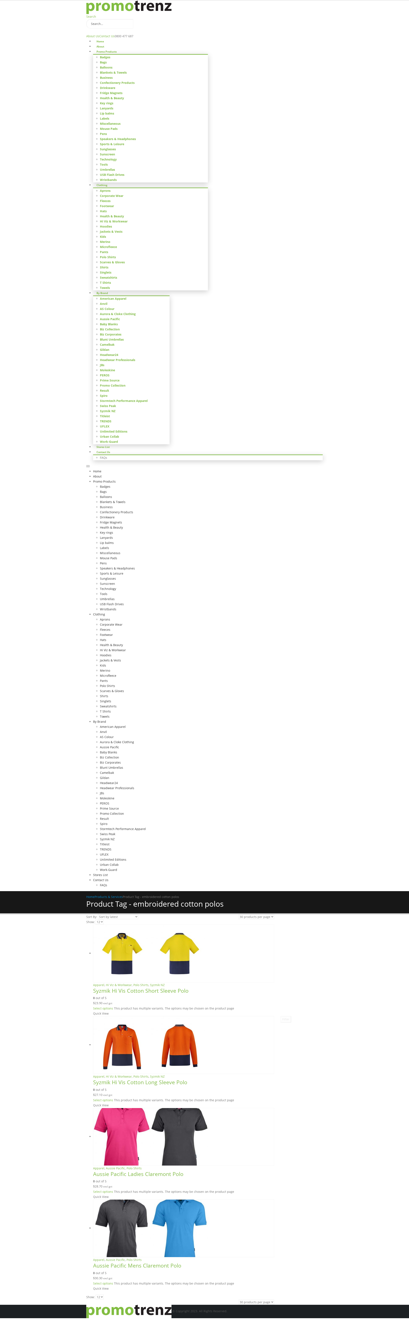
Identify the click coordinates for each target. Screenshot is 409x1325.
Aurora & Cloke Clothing (118, 314)
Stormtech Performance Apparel (124, 401)
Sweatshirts (108, 277)
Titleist (105, 416)
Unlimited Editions (113, 431)
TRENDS (105, 421)
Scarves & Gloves (112, 262)
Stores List (103, 447)
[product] (183, 953)
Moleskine (107, 370)
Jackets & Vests (111, 231)
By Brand (102, 293)
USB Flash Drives (112, 175)
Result (104, 391)
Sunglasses (108, 149)
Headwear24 (109, 355)
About (100, 46)
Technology (108, 159)
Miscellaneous (110, 124)
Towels (105, 288)
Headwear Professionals (117, 360)
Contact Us (107, 36)
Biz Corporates (110, 334)
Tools (104, 164)
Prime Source (110, 380)
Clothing (101, 185)
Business (106, 78)
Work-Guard (109, 442)
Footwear (107, 206)
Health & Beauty (112, 98)
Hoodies (106, 226)
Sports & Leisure (112, 144)
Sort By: (91, 917)
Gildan (104, 350)
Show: (90, 922)
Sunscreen (107, 154)
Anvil (103, 304)
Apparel (98, 985)
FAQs (103, 458)
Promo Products (106, 51)
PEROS (104, 375)
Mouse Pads (109, 129)
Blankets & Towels (113, 72)
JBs (102, 365)
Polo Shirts (108, 257)
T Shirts (105, 283)
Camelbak (107, 345)
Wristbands (108, 180)
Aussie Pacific (110, 319)
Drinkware (107, 88)
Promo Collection (112, 385)
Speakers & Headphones (118, 139)
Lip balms (107, 113)
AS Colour (107, 309)
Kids (103, 237)
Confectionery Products (117, 83)
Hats (103, 211)
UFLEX (104, 426)
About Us (92, 36)
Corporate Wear (111, 196)
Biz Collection (110, 329)
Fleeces (105, 201)
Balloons (106, 67)
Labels (104, 118)
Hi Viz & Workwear (114, 221)
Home (100, 41)
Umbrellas (107, 170)
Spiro (104, 396)
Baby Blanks (109, 324)
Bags (103, 62)
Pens (103, 134)
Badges (105, 57)
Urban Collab (109, 436)
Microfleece (108, 247)
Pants (104, 252)
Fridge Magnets (111, 93)
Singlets (105, 272)
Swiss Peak (108, 406)
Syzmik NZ (107, 411)
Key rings (106, 103)
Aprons (105, 191)
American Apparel (113, 299)
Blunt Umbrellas (112, 339)
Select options (103, 1008)
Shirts (104, 267)
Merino (105, 242)
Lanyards (106, 108)
